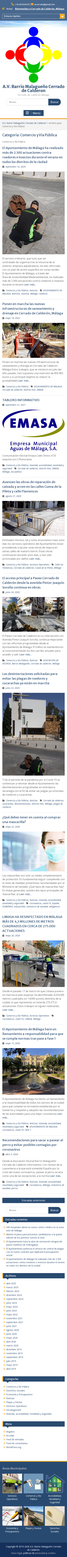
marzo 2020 (12, 1345)
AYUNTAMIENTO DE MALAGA (48, 386)
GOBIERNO (7, 906)
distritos (16, 293)
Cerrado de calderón (12, 389)
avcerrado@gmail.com (44, 4)
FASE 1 (28, 1129)
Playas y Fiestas (14, 1402)
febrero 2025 (12, 1291)
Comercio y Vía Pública (17, 290)
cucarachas (7, 803)
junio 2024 (11, 1302)
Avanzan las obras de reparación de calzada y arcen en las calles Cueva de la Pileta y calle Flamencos (31, 486)
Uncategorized (13, 1409)
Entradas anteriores (33, 1200)
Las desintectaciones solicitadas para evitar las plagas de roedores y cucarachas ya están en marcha (29, 678)
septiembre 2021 (14, 1322)
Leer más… (30, 284)
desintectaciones (22, 803)
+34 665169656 (22, 4)
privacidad (40, 1553)
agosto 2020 (12, 1329)
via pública (16, 471)
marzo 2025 (12, 1287)
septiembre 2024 (14, 1298)
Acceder (10, 1435)
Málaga (34, 293)
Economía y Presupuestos (19, 1394)
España (55, 903)
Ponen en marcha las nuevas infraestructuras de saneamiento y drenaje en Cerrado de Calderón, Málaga (32, 308)
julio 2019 (11, 1361)
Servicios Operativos (39, 564)
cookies (51, 1553)
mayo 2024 (12, 1306)
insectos (25, 293)
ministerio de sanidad (37, 906)
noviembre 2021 (14, 1318)
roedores (43, 293)
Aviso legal (16, 1553)
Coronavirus (35, 903)
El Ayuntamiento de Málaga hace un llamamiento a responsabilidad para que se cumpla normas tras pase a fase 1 (32, 1033)
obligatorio (54, 906)
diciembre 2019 (14, 1349)
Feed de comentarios (17, 1443)
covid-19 (47, 903)
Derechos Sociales (15, 1390)
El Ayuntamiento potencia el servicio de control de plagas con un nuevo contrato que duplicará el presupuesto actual (35, 1252)
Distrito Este (30, 389)
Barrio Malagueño (21, 663)
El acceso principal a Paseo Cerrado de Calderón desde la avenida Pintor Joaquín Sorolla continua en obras (33, 582)
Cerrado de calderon (53, 800)
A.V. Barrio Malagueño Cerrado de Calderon (34, 88)
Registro (10, 1431)
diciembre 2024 (14, 1295)
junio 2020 (11, 1333)
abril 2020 (11, 1341)
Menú (37, 113)
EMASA (40, 389)
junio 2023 (11, 1310)
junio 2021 (11, 1326)
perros (14, 1188)
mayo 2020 (12, 1337)
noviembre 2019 (14, 1353)
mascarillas (19, 906)
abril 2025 (11, 1283)
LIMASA (28, 1018)
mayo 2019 (12, 1364)
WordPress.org (13, 1447)
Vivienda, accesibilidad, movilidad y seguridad (28, 1413)
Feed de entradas (15, 1439)
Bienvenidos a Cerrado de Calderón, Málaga (39, 8)
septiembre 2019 (14, 1357)
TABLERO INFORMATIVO (20, 400)
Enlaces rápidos (12, 16)
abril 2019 (11, 1368)
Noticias (34, 290)
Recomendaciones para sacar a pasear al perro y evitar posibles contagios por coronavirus (32, 1144)
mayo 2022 (12, 1314)
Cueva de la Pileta (44, 567)
